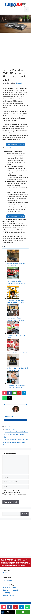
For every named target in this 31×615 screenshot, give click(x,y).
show (9, 147)
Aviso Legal (7, 592)
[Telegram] (24, 393)
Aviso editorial (21, 565)
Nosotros (6, 572)
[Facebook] (9, 393)
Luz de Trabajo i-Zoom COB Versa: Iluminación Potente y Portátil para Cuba (15, 434)
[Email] (14, 393)
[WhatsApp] (4, 398)
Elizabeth (9, 417)
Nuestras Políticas (9, 595)
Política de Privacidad (10, 590)
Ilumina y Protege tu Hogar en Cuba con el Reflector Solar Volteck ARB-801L (15, 442)
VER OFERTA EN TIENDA (15, 144)
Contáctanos (7, 580)
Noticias (7, 427)
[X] (9, 398)
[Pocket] (4, 393)
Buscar (24, 513)
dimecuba (8, 429)
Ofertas (14, 429)
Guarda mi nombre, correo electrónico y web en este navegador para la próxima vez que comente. (16, 494)
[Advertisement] (15, 51)
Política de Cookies (9, 587)
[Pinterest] (19, 393)
